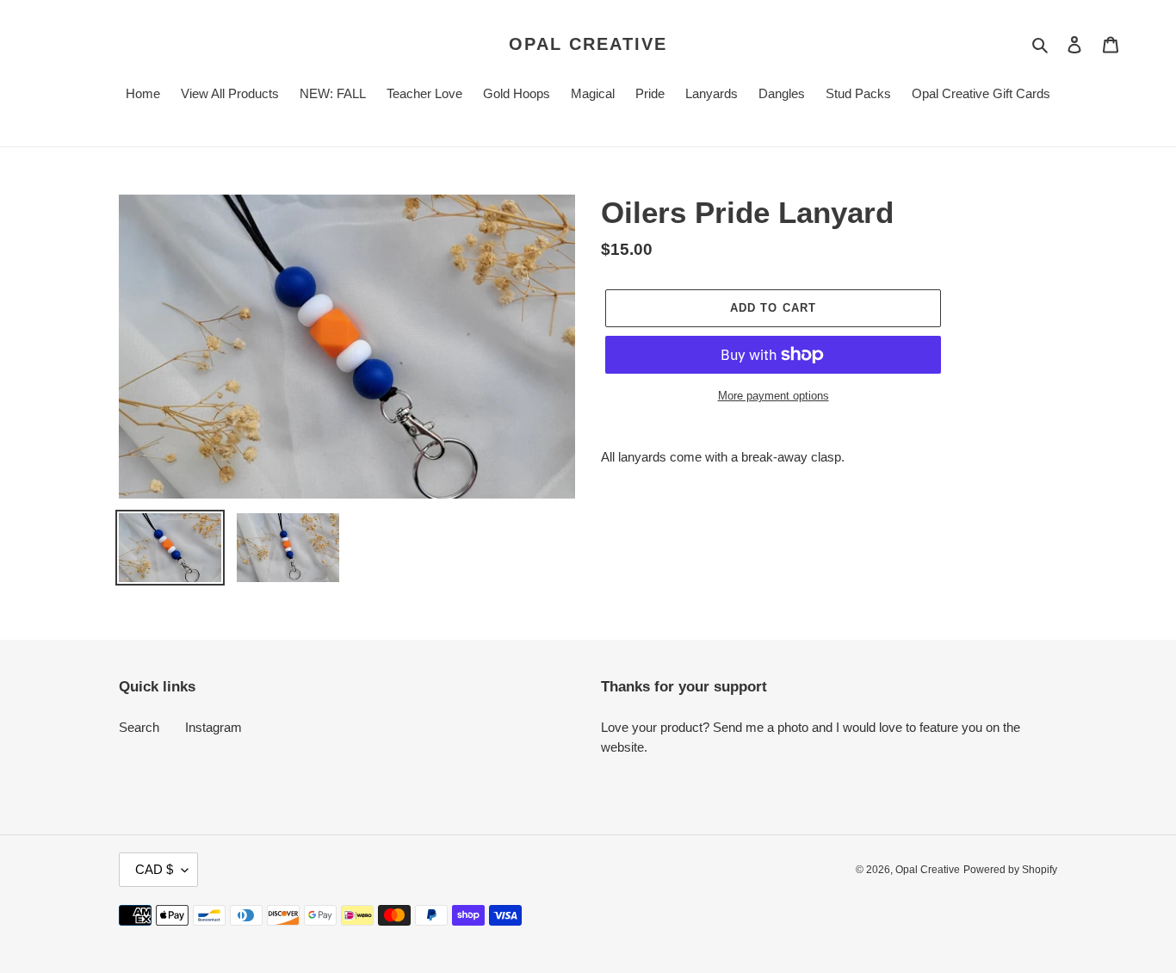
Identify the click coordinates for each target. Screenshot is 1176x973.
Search (139, 727)
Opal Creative (588, 43)
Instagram (213, 727)
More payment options (773, 395)
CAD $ (154, 869)
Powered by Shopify (1010, 870)
